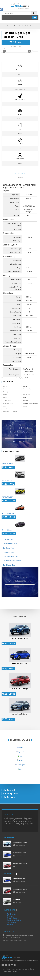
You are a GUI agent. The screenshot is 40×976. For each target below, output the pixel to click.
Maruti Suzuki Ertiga (20, 689)
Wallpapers (10, 924)
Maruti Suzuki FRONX (20, 638)
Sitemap (18, 969)
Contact (14, 971)
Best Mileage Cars (9, 565)
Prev (4, 51)
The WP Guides (12, 918)
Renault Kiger (7, 496)
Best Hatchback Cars (10, 544)
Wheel (21, 6)
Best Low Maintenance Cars (12, 561)
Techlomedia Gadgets (14, 920)
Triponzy (10, 916)
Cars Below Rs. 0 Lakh (10, 556)
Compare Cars (8, 539)
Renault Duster (8, 513)
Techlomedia (11, 914)
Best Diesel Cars (8, 552)
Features (20, 177)
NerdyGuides (11, 922)
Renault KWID (7, 480)
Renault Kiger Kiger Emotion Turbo (23, 26)
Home (3, 26)
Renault (9, 26)
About (8, 969)
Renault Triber (7, 463)
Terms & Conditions (28, 969)
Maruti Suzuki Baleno (20, 714)
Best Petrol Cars (8, 548)
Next (29, 51)
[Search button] (34, 13)
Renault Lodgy (7, 530)
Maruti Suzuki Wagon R (20, 889)
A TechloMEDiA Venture (22, 8)
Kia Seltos (16, 900)
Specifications (20, 173)
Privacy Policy (7, 971)
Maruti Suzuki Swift (20, 663)
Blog (13, 969)
